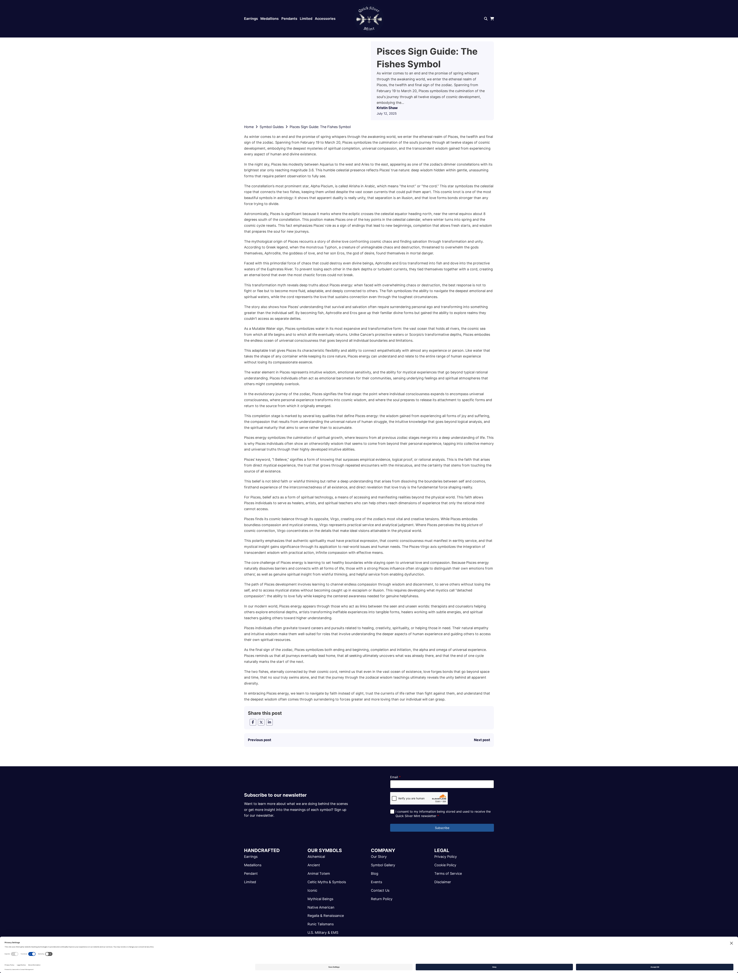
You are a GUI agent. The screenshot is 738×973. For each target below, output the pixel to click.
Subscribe (442, 828)
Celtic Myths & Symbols (327, 882)
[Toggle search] (486, 19)
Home (249, 127)
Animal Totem (319, 873)
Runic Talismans (321, 924)
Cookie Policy (445, 865)
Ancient (314, 865)
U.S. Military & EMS (323, 933)
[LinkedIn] (269, 722)
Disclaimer (442, 882)
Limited (306, 19)
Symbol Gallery (383, 865)
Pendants (289, 19)
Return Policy (381, 899)
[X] (261, 722)
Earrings (251, 19)
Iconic (312, 890)
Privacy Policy (445, 857)
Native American (321, 907)
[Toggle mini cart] (492, 19)
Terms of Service (448, 873)
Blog (374, 873)
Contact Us (380, 890)
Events (376, 882)
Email (395, 777)
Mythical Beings (320, 899)
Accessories (325, 19)
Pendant (251, 873)
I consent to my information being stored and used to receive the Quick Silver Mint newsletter (443, 814)
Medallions (269, 19)
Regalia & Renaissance (326, 916)
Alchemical (316, 857)
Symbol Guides (272, 127)
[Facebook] (253, 722)
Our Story (379, 857)
